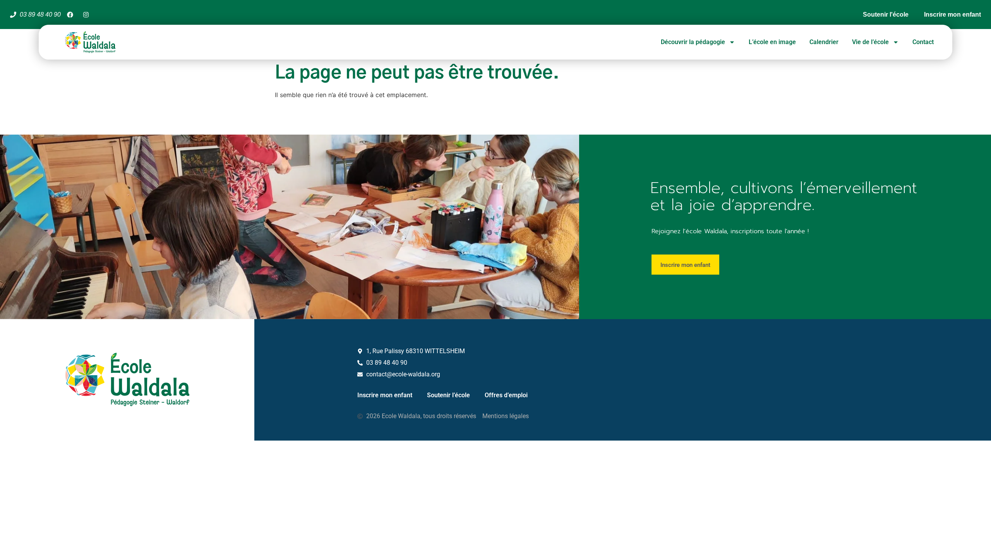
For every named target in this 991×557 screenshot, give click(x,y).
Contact (923, 42)
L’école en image (772, 42)
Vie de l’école (870, 42)
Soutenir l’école (448, 395)
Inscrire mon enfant (384, 395)
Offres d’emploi (506, 395)
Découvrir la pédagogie (693, 42)
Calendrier (823, 42)
